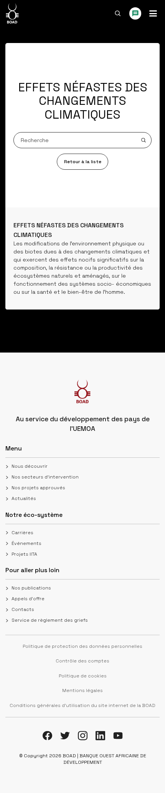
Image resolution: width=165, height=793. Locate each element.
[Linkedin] (100, 735)
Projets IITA (24, 554)
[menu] (153, 13)
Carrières (22, 533)
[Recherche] (118, 13)
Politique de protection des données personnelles (82, 646)
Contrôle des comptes (82, 661)
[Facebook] (47, 735)
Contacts (23, 609)
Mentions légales (82, 690)
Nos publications (31, 588)
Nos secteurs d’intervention (45, 477)
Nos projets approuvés (38, 488)
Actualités (24, 498)
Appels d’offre (28, 599)
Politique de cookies (83, 676)
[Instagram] (82, 735)
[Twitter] (65, 735)
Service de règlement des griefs (50, 620)
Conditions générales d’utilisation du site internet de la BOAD (82, 705)
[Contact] (135, 13)
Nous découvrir (30, 466)
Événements (26, 543)
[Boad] (12, 13)
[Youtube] (118, 735)
